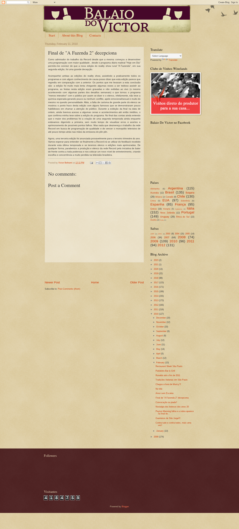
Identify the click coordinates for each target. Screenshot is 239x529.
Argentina (175, 188)
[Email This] (97, 162)
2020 (156, 269)
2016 (156, 287)
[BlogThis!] (100, 162)
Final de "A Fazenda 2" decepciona (172, 398)
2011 (190, 241)
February (160, 362)
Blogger (125, 506)
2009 (154, 241)
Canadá (169, 197)
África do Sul (183, 217)
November (161, 322)
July (158, 340)
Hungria (166, 209)
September (161, 331)
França (180, 204)
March (159, 358)
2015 (156, 291)
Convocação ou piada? (166, 402)
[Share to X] (103, 162)
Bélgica (158, 197)
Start (52, 35)
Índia (162, 220)
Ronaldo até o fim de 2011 (168, 375)
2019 (156, 273)
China (153, 201)
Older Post (137, 282)
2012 (161, 245)
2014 (156, 296)
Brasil (169, 192)
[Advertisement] (94, 271)
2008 (182, 237)
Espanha (157, 204)
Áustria (153, 220)
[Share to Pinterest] (109, 162)
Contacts (95, 35)
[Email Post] (91, 163)
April (158, 353)
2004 (177, 233)
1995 (152, 234)
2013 (156, 300)
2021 (156, 264)
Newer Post (52, 282)
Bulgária (190, 192)
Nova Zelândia (167, 213)
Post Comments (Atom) (69, 289)
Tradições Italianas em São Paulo (171, 380)
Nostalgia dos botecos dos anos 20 (172, 406)
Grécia (153, 209)
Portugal (187, 212)
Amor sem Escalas (165, 393)
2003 (168, 233)
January (160, 431)
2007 (166, 237)
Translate (173, 60)
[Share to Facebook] (106, 162)
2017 (156, 282)
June (158, 344)
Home (95, 282)
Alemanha (154, 189)
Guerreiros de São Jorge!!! (168, 418)
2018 (156, 278)
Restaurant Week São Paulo (169, 366)
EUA (165, 200)
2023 (156, 260)
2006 (153, 237)
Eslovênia (185, 201)
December (161, 318)
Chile (181, 196)
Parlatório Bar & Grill (165, 371)
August (160, 335)
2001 (160, 234)
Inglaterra (178, 209)
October (160, 326)
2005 (187, 233)
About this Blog (72, 35)
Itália (190, 208)
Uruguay (164, 216)
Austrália (154, 193)
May (158, 349)
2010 (173, 241)
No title (159, 389)
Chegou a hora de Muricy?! (168, 384)
